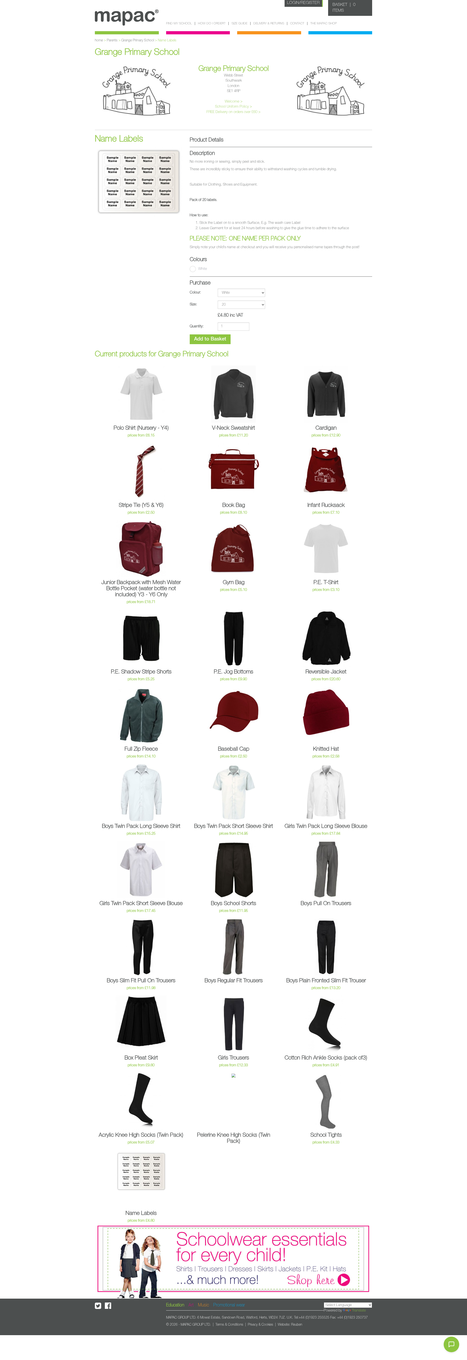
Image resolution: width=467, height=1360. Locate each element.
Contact (297, 23)
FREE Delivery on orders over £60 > (233, 112)
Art (191, 1305)
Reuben (296, 1324)
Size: (193, 304)
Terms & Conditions (229, 1324)
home (99, 40)
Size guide (239, 23)
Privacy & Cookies (260, 1324)
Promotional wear (229, 1305)
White (202, 269)
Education (175, 1305)
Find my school (179, 23)
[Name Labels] (138, 181)
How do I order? (211, 23)
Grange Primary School (137, 40)
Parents (112, 40)
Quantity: (197, 326)
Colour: (195, 292)
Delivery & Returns (268, 23)
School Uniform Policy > (233, 106)
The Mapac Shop (323, 23)
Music (203, 1305)
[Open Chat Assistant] (451, 1344)
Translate (359, 1310)
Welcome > (233, 101)
